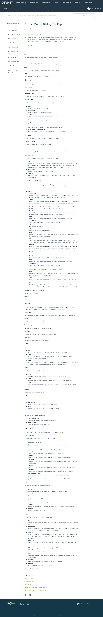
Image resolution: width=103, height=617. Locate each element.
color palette (64, 165)
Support (77, 2)
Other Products (66, 2)
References (11, 26)
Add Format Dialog (13, 47)
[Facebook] (25, 595)
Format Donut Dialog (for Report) (13, 71)
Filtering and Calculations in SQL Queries (35, 587)
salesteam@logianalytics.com (88, 605)
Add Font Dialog (12, 43)
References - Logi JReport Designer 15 (46, 15)
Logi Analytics (10, 15)
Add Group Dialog (12, 57)
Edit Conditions (39, 269)
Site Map (71, 615)
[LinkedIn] (30, 595)
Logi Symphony (21, 2)
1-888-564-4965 (84, 603)
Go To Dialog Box (29, 578)
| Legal (60, 615)
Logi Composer (34, 2)
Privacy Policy (65, 615)
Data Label (31, 51)
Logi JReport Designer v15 (29, 15)
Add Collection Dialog (14, 34)
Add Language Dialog (13, 61)
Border (29, 49)
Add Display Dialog (13, 38)
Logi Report (46, 2)
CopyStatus (27, 584)
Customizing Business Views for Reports (35, 590)
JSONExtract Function (30, 581)
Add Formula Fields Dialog (13, 52)
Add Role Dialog (12, 66)
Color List (36, 175)
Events (5, 8)
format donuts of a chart (38, 41)
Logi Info (56, 2)
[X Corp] (27, 595)
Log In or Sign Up (95, 8)
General (30, 45)
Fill (28, 47)
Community (88, 2)
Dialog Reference (12, 30)
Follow (27, 29)
